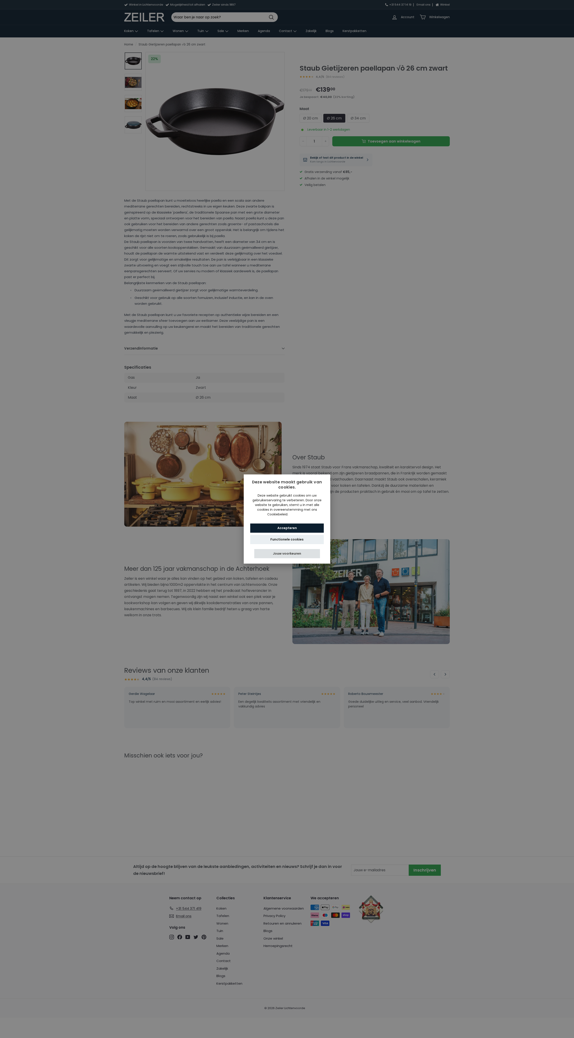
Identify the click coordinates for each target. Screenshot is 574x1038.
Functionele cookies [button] (287, 539)
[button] (287, 554)
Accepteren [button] (287, 528)
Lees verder (298, 514)
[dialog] (287, 519)
